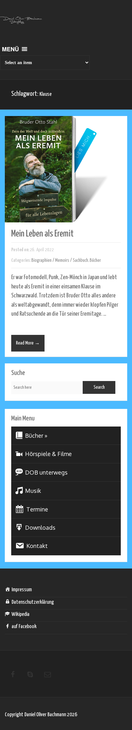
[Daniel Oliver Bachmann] (21, 24)
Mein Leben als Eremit (42, 233)
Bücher (95, 260)
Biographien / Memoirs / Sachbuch (59, 260)
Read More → (28, 343)
